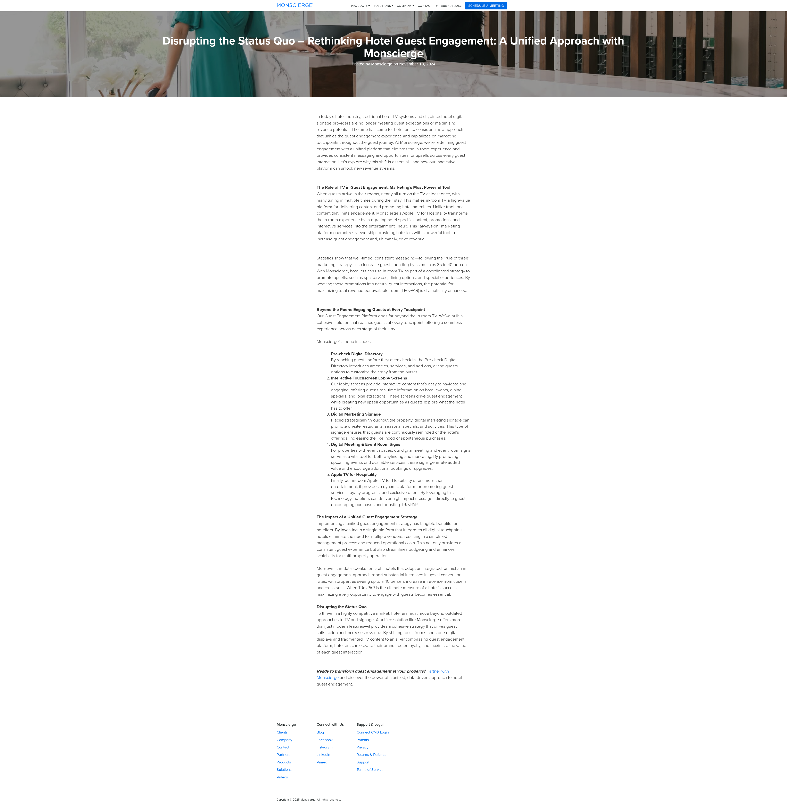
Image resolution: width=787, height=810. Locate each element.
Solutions (383, 6)
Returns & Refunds (371, 754)
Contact (425, 6)
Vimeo (322, 762)
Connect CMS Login (373, 732)
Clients (282, 732)
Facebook (325, 740)
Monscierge (295, 5)
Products (360, 6)
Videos (282, 777)
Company (405, 6)
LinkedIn (323, 754)
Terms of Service (370, 769)
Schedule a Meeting (486, 5)
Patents (363, 740)
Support (363, 762)
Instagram (325, 747)
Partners (283, 754)
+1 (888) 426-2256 (449, 6)
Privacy (362, 747)
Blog (320, 732)
